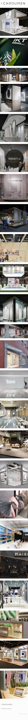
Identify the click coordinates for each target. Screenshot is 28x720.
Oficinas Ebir (14, 382)
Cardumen (9, 708)
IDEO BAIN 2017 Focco (14, 651)
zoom (11, 54)
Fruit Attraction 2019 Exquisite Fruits (14, 275)
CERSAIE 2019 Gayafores (14, 411)
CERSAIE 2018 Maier (14, 561)
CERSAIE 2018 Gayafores (14, 591)
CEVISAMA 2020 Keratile (14, 155)
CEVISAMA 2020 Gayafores (14, 95)
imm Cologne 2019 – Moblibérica (14, 185)
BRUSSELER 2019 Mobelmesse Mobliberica (14, 441)
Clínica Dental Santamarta (14, 351)
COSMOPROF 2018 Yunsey (14, 531)
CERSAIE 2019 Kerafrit (14, 305)
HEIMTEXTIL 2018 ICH (14, 501)
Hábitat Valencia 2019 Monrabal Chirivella (14, 215)
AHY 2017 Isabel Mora (14, 681)
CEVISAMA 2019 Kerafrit (14, 471)
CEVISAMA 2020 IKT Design (14, 49)
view (17, 54)
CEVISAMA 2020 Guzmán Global (14, 19)
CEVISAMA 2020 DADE (14, 72)
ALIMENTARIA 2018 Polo (14, 621)
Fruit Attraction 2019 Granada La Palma (14, 245)
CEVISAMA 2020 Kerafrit (14, 125)
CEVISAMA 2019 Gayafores (14, 328)
